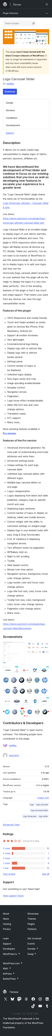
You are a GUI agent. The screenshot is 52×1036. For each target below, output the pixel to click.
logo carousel (42, 804)
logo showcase (29, 816)
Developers (9, 948)
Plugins (31, 923)
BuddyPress (11, 978)
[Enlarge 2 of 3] (45, 645)
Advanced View (11, 824)
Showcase (33, 913)
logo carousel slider (39, 810)
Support (10, 132)
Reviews (10, 110)
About (6, 913)
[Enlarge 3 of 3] (45, 669)
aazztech (14, 755)
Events (31, 943)
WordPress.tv (11, 953)
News (6, 918)
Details (9, 102)
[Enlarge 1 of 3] (20, 645)
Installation (11, 117)
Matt (7, 968)
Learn (6, 938)
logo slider (43, 816)
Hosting (7, 923)
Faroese (14, 991)
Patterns (32, 929)
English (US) (43, 797)
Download (10, 91)
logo (32, 804)
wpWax (10, 83)
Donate (32, 948)
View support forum (13, 895)
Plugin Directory (10, 13)
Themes (31, 918)
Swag (31, 953)
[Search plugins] (33, 23)
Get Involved (34, 938)
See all (45, 873)
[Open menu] (47, 4)
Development (13, 125)
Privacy (7, 929)
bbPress (9, 973)
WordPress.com (13, 963)
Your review (9, 873)
